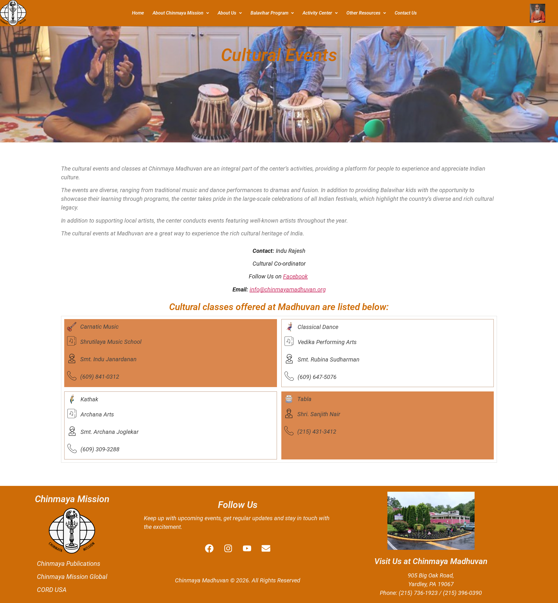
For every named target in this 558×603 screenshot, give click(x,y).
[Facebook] (209, 548)
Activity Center (317, 13)
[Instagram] (228, 548)
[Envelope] (266, 548)
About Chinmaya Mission (178, 13)
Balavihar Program (269, 13)
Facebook (295, 276)
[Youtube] (247, 548)
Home (138, 13)
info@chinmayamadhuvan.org (288, 289)
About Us (227, 13)
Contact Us (406, 13)
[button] (180, 13)
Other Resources (363, 13)
